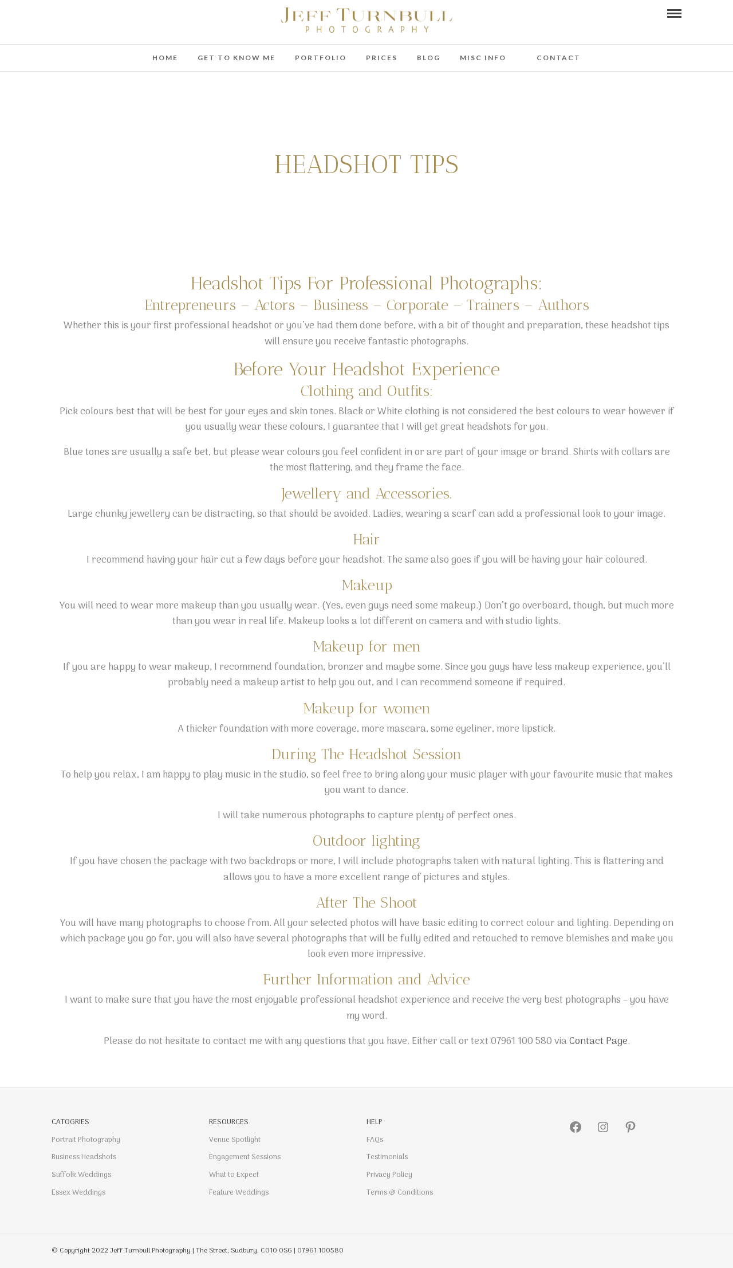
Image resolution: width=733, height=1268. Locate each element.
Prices (381, 57)
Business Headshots (84, 1157)
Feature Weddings (239, 1193)
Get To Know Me (236, 57)
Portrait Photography (86, 1140)
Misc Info (483, 57)
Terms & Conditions (399, 1193)
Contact (559, 57)
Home (165, 57)
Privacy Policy (389, 1175)
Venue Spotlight (235, 1140)
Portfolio (320, 57)
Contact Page (598, 1042)
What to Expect (234, 1175)
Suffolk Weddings (81, 1175)
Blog (428, 57)
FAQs (374, 1140)
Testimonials (387, 1157)
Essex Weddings (78, 1193)
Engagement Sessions (245, 1157)
